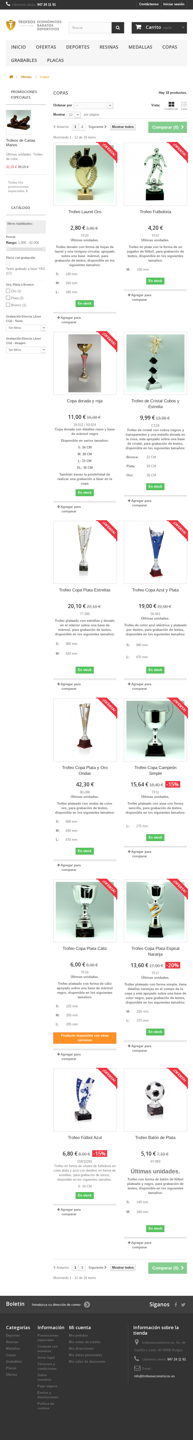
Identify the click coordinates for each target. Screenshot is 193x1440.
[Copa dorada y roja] (85, 363)
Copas (169, 47)
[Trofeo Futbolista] (155, 174)
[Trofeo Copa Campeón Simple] (155, 730)
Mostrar (59, 114)
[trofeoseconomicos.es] (33, 25)
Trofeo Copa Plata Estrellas (85, 590)
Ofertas (46, 47)
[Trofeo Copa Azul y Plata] (155, 552)
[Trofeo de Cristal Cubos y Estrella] (155, 363)
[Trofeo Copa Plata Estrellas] (85, 552)
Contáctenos (149, 4)
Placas (55, 60)
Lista (184, 108)
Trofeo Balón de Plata (155, 1137)
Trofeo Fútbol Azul (85, 1137)
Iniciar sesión (173, 4)
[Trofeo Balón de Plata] (155, 1100)
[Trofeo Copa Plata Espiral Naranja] (155, 911)
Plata (17, 298)
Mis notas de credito (85, 1342)
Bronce (18, 305)
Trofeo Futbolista (155, 211)
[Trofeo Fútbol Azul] (85, 1100)
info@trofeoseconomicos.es (154, 1376)
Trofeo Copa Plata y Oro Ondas (85, 770)
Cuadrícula (171, 108)
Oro (16, 291)
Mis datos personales (85, 1355)
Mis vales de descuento (87, 1361)
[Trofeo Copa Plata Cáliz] (85, 911)
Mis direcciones (81, 1348)
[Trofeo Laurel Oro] (85, 174)
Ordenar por (62, 105)
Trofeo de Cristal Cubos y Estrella (155, 404)
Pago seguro (47, 1386)
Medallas (140, 47)
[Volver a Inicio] (11, 77)
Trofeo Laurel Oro (84, 211)
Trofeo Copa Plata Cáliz (85, 948)
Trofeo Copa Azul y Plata (155, 590)
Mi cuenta (80, 1327)
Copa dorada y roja (85, 401)
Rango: (11, 243)
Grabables (24, 60)
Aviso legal (46, 1357)
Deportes (77, 47)
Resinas (109, 47)
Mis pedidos (78, 1335)
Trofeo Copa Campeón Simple (155, 770)
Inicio (18, 47)
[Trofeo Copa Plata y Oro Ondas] (85, 730)
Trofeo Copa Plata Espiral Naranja (155, 951)
